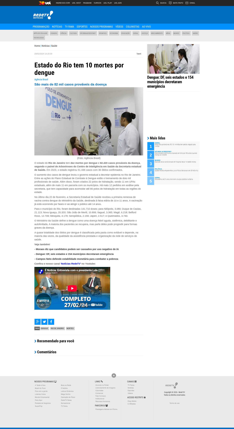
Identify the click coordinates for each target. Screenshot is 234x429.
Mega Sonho (65, 394)
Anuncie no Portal (102, 385)
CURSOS (97, 3)
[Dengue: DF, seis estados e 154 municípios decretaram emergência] (173, 59)
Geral (135, 33)
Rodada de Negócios (43, 403)
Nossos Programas (101, 26)
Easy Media (132, 401)
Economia (114, 33)
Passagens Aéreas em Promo (106, 409)
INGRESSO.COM (63, 3)
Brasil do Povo (40, 388)
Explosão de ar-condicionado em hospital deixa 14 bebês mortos (175, 162)
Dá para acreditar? (88, 33)
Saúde (195, 33)
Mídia (168, 33)
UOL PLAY (107, 3)
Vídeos (119, 26)
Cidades (54, 33)
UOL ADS (118, 3)
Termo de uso (175, 403)
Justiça (145, 33)
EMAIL (192, 3)
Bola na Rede (66, 385)
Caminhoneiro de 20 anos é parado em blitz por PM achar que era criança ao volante (176, 154)
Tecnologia (39, 38)
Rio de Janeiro (57, 328)
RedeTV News (66, 400)
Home (37, 45)
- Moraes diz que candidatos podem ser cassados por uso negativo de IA (76, 249)
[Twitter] (44, 322)
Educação (125, 33)
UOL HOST (76, 3)
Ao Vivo (146, 26)
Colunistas (132, 26)
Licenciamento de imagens (105, 388)
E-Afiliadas (132, 404)
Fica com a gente (41, 391)
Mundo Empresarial (42, 397)
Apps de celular (40, 33)
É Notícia (64, 388)
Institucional (99, 398)
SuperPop (38, 406)
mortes (70, 328)
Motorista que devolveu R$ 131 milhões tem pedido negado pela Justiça (175, 145)
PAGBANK (87, 3)
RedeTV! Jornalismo (43, 15)
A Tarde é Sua (40, 385)
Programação (41, 26)
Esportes (82, 26)
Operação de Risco (68, 397)
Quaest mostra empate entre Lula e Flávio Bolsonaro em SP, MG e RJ (176, 171)
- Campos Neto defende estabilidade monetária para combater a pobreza (76, 259)
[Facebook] (51, 322)
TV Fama (69, 26)
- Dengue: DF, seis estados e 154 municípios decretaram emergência (74, 254)
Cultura (73, 33)
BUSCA (163, 3)
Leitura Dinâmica (67, 391)
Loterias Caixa (40, 394)
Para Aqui (38, 400)
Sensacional (65, 403)
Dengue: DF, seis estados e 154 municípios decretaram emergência (170, 82)
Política (186, 33)
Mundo (176, 33)
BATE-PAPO (178, 3)
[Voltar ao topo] (114, 375)
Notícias (57, 26)
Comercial (99, 393)
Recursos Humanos (102, 401)
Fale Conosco (100, 396)
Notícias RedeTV (70, 263)
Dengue (44, 328)
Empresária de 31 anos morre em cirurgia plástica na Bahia (174, 179)
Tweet (138, 54)
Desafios (102, 33)
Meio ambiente (157, 33)
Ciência (63, 33)
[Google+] (38, 322)
